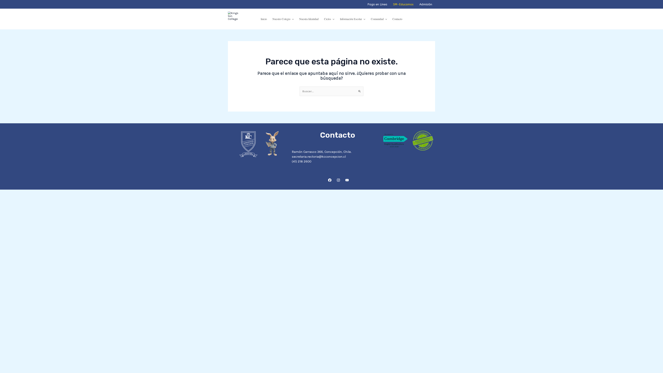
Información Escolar (351, 19)
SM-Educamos (403, 4)
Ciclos (327, 19)
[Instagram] (338, 180)
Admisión (425, 4)
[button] (292, 19)
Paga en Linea (377, 4)
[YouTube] (347, 180)
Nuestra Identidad (309, 19)
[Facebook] (330, 180)
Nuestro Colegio (281, 19)
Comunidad (377, 19)
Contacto (397, 19)
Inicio (264, 19)
